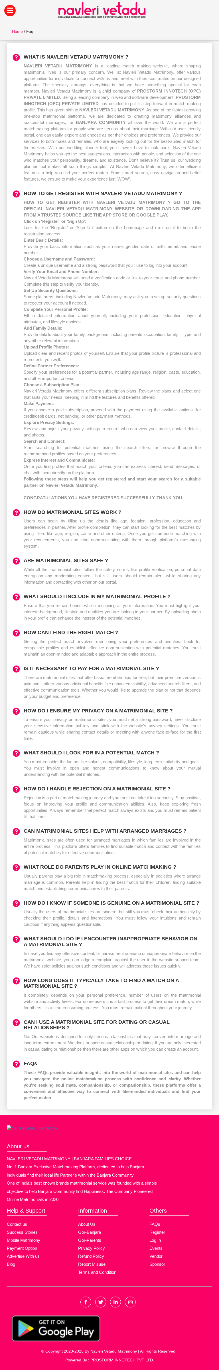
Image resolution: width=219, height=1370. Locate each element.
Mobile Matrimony (23, 1240)
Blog (11, 1264)
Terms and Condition (97, 1272)
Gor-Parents (89, 1240)
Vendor (156, 1256)
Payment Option (22, 1248)
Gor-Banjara (89, 1232)
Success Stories (22, 1232)
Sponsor (157, 1264)
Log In (155, 1240)
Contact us (17, 1224)
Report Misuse (92, 1264)
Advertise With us (23, 1256)
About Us (87, 1224)
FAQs (154, 1224)
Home (17, 31)
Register (157, 1232)
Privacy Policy (91, 1248)
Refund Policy (91, 1256)
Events (156, 1248)
